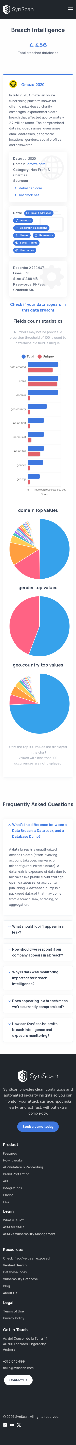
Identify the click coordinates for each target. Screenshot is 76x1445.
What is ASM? (13, 1220)
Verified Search (15, 1265)
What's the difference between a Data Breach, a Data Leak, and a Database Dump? (39, 830)
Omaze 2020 (33, 84)
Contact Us (18, 1380)
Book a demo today (38, 1126)
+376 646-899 (14, 1361)
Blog (6, 1286)
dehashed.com (30, 188)
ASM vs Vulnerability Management (29, 1234)
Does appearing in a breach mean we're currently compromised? (40, 1004)
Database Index (15, 1272)
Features (10, 1153)
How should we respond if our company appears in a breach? (37, 952)
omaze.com (36, 164)
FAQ (6, 1202)
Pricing (8, 1195)
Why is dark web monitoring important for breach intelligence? (35, 978)
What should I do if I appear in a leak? (37, 929)
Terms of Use (13, 1311)
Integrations (12, 1188)
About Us (10, 1293)
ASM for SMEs (14, 1227)
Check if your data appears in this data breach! (38, 307)
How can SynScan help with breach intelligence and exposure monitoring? (35, 1029)
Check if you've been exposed (26, 1258)
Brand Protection (16, 1174)
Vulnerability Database (20, 1279)
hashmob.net (29, 195)
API (5, 1181)
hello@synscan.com (18, 1368)
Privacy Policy (13, 1318)
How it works (13, 1160)
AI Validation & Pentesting (23, 1167)
